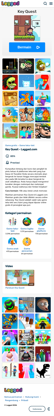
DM (49, 409)
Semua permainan (13, 397)
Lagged (10, 3)
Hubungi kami (32, 397)
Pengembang (11, 400)
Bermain (24, 47)
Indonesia (37, 409)
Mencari (45, 3)
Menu (51, 3)
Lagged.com (13, 390)
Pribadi (24, 400)
